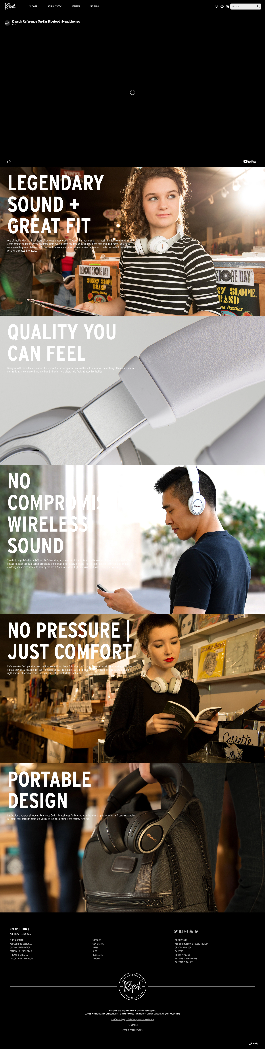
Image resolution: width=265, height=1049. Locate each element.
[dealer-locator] (216, 6)
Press (95, 947)
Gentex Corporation (155, 1013)
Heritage (76, 6)
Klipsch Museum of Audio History (191, 943)
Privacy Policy (182, 954)
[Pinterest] (196, 931)
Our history (181, 940)
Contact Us (98, 943)
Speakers (33, 6)
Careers (179, 951)
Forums (96, 958)
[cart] (227, 6)
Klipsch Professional (21, 943)
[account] (222, 6)
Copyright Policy (184, 962)
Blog (94, 951)
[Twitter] (176, 931)
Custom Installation (20, 947)
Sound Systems (55, 6)
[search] (258, 6)
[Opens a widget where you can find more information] (253, 1043)
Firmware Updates (19, 954)
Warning (134, 1024)
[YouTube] (191, 931)
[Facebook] (181, 931)
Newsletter (98, 954)
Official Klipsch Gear (21, 951)
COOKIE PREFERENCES (132, 1030)
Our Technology (183, 947)
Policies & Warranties (186, 958)
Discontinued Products (21, 958)
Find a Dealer (16, 940)
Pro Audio (94, 6)
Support (96, 940)
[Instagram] (186, 931)
